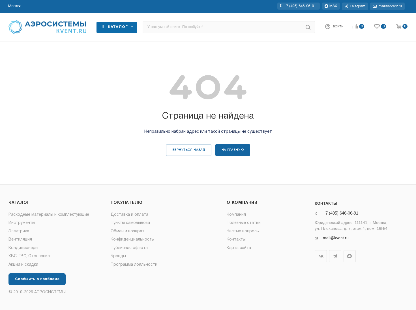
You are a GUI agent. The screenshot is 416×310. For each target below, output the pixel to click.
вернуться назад (188, 150)
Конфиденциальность (132, 239)
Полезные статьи (244, 223)
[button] (15, 6)
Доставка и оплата (129, 215)
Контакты (236, 239)
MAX (350, 256)
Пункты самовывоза (130, 223)
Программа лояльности (134, 265)
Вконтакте (321, 256)
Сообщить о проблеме (37, 279)
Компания (236, 215)
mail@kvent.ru (336, 237)
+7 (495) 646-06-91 (300, 6)
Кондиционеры (23, 248)
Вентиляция (20, 239)
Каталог (19, 203)
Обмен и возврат (127, 231)
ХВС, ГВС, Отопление (29, 256)
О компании (242, 203)
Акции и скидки (23, 265)
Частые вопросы (243, 231)
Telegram (335, 256)
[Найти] (308, 27)
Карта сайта (239, 248)
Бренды (118, 256)
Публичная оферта (129, 248)
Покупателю (127, 203)
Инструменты (21, 223)
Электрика (18, 231)
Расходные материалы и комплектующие (48, 215)
